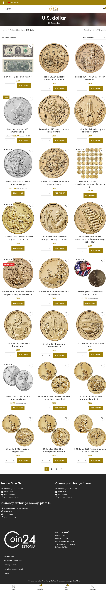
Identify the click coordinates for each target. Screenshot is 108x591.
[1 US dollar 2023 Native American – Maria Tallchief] (90, 430)
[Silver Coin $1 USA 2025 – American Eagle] (18, 163)
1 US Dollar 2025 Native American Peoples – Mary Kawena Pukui (18, 293)
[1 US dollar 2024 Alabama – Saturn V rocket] (54, 325)
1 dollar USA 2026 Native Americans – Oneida (53, 78)
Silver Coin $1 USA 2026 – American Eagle (18, 130)
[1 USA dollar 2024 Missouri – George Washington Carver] (54, 218)
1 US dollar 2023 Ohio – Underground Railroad (54, 450)
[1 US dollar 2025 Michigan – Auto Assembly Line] (54, 163)
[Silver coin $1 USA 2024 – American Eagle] (18, 378)
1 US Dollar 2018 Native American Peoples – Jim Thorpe (18, 238)
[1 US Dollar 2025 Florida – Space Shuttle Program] (90, 111)
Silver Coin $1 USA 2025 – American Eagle (18, 183)
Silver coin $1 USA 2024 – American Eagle (18, 397)
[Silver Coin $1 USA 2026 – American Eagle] (18, 111)
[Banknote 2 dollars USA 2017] (18, 58)
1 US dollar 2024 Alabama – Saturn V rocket (54, 345)
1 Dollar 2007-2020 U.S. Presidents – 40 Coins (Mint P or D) (90, 184)
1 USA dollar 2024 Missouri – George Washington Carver (54, 238)
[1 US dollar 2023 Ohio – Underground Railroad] (54, 430)
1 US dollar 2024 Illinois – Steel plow (90, 344)
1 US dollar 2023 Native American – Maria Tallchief (90, 450)
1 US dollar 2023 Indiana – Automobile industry (90, 397)
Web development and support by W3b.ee (66, 581)
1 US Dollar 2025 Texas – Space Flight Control (54, 130)
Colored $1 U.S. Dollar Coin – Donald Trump (90, 293)
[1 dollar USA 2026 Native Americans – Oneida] (54, 58)
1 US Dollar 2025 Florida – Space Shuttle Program (90, 130)
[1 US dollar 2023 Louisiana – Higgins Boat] (18, 430)
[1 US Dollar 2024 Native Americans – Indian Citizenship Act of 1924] (90, 218)
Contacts (7, 573)
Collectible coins (16, 30)
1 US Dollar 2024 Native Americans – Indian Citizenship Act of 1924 (90, 239)
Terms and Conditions (13, 560)
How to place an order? (13, 569)
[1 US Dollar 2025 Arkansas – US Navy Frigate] (54, 273)
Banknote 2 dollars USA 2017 (18, 77)
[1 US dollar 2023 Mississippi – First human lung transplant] (54, 378)
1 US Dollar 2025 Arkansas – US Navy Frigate (54, 293)
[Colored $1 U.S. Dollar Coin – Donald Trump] (90, 273)
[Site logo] (54, 9)
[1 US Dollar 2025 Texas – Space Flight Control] (54, 111)
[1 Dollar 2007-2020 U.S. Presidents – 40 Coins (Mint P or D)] (90, 163)
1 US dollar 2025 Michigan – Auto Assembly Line (54, 183)
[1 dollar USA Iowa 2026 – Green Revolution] (90, 58)
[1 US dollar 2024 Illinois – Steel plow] (90, 325)
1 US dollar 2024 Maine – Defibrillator (18, 344)
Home (4, 30)
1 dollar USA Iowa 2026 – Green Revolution (90, 78)
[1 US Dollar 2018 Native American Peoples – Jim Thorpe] (18, 218)
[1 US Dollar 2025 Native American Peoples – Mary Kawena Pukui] (18, 273)
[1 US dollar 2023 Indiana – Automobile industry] (90, 378)
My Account (9, 556)
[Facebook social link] (3, 3)
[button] (24, 85)
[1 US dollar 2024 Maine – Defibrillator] (18, 325)
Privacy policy (10, 565)
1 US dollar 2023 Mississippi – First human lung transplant (54, 397)
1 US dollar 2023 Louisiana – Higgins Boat (18, 450)
